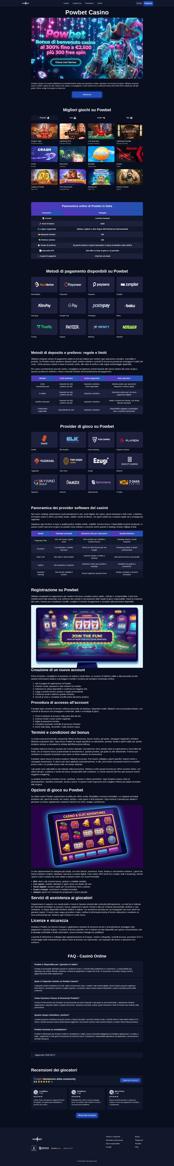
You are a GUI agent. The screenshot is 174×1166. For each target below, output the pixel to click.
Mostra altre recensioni (87, 1115)
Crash (99, 118)
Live (71, 118)
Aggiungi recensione (130, 1080)
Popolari (43, 118)
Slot (127, 118)
